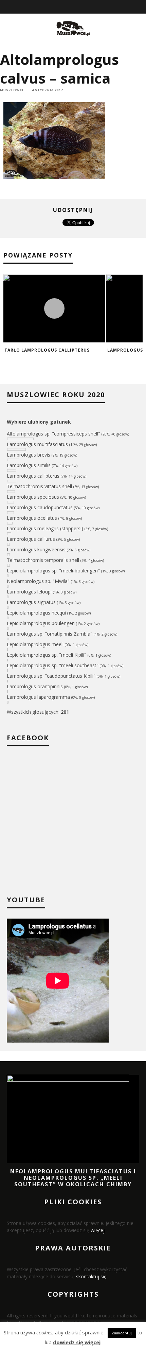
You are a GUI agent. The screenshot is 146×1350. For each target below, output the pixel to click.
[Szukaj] (141, 7)
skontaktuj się (91, 1276)
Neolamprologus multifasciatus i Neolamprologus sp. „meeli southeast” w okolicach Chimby (73, 1178)
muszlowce (12, 90)
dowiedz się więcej (77, 1342)
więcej (98, 1230)
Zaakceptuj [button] (122, 1332)
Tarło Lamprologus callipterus (47, 350)
